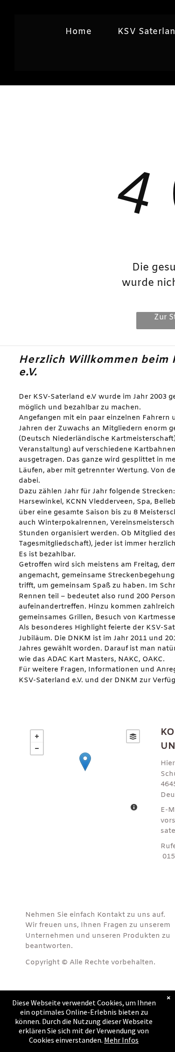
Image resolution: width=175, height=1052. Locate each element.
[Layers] (133, 736)
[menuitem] (82, 32)
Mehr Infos (121, 1040)
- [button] (37, 748)
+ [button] (37, 736)
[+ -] (85, 771)
